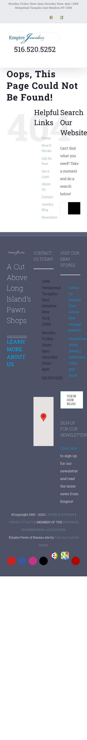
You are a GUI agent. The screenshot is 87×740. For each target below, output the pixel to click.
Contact (47, 197)
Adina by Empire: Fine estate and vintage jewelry (74, 308)
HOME (52, 514)
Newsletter (50, 217)
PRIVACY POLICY (21, 522)
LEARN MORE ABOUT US (16, 353)
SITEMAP (68, 514)
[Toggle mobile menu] (78, 31)
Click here (68, 448)
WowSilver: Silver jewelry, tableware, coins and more (74, 356)
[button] (43, 417)
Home (46, 138)
